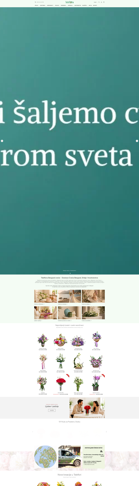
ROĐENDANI (63, 5)
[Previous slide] (2, 141)
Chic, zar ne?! (96, 348)
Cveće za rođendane (38, 304)
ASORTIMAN (42, 5)
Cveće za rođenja (86, 304)
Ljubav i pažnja (37, 320)
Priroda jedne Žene (78, 348)
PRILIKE (36, 5)
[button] (36, 5)
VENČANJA (70, 5)
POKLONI (57, 5)
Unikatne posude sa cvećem (64, 320)
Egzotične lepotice (96, 392)
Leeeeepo (43, 392)
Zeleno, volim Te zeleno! (78, 392)
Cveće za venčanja (62, 304)
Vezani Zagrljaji (43, 370)
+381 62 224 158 (40, 2)
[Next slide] (137, 141)
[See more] (45, 456)
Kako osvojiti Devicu (60, 370)
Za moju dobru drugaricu (78, 370)
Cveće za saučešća (86, 320)
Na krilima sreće (96, 370)
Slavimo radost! (60, 348)
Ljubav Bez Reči (61, 392)
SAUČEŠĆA (84, 5)
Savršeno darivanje (42, 348)
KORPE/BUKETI (50, 5)
